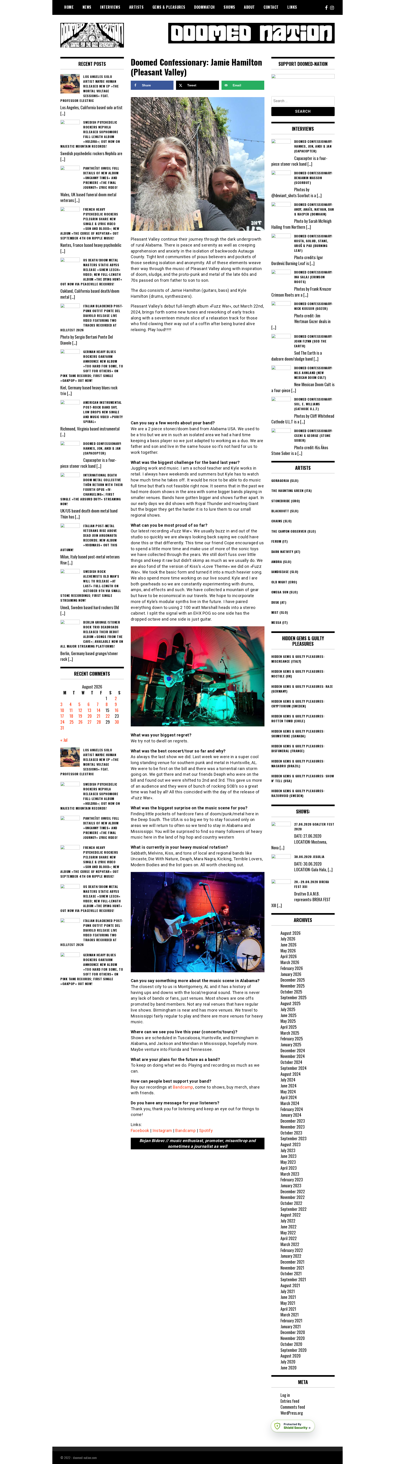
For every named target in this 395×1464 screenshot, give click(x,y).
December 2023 (292, 1121)
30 (117, 722)
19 (80, 716)
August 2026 (290, 933)
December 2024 (292, 1050)
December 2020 (292, 1332)
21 (98, 716)
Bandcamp (183, 1087)
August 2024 (290, 1074)
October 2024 (291, 1062)
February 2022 (291, 1250)
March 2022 (289, 1244)
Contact (271, 7)
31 (62, 728)
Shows (229, 7)
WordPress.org (291, 1413)
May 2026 (288, 951)
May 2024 (288, 1092)
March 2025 (289, 1033)
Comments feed (292, 1407)
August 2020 (290, 1356)
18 (71, 716)
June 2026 (288, 945)
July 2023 (287, 1150)
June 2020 (288, 1368)
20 (90, 716)
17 (62, 716)
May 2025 (288, 1021)
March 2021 (289, 1315)
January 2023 (290, 1185)
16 (116, 710)
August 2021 (290, 1285)
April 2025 (288, 1027)
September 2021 (293, 1279)
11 (71, 710)
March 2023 (289, 1174)
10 (62, 710)
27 (89, 722)
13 (89, 710)
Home (69, 7)
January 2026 (290, 974)
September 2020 (293, 1350)
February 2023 (291, 1179)
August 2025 (290, 1003)
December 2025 (292, 980)
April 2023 (288, 1168)
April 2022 (288, 1238)
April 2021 (288, 1309)
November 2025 (292, 986)
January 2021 (290, 1326)
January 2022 (290, 1256)
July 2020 (287, 1362)
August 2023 (290, 1144)
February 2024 (291, 1109)
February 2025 (291, 1039)
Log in (285, 1395)
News (87, 7)
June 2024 (288, 1086)
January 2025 (290, 1044)
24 (62, 722)
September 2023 (293, 1138)
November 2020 (292, 1338)
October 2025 (291, 992)
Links (292, 7)
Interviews (110, 7)
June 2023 (288, 1156)
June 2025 (288, 1015)
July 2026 (287, 939)
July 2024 (287, 1080)
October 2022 (291, 1203)
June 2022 (288, 1227)
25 (71, 722)
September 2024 (293, 1068)
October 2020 (291, 1344)
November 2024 (292, 1056)
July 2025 (287, 1009)
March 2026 (289, 962)
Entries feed (289, 1401)
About (249, 7)
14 (98, 710)
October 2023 (291, 1133)
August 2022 (290, 1215)
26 (80, 722)
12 (80, 710)
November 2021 (292, 1268)
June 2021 (288, 1297)
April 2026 (288, 956)
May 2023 (288, 1162)
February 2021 (291, 1320)
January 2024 (290, 1115)
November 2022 (292, 1197)
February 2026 (291, 968)
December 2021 (292, 1262)
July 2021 (287, 1291)
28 (99, 722)
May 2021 (287, 1303)
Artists (136, 7)
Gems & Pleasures (168, 7)
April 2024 (288, 1097)
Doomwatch (204, 7)
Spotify (206, 1130)
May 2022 (288, 1232)
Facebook (140, 1130)
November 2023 (292, 1127)
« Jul (63, 740)
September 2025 (293, 997)
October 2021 (291, 1273)
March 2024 (289, 1103)
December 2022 (292, 1191)
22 (108, 716)
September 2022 (293, 1209)
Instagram (162, 1130)
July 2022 (287, 1221)
